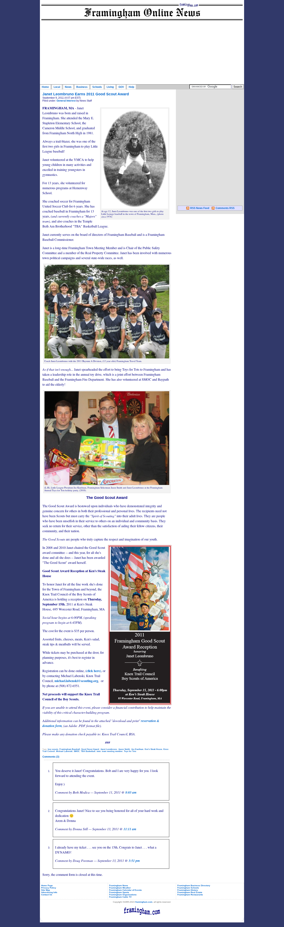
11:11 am (129, 829)
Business (82, 87)
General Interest (66, 100)
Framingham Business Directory (193, 885)
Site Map (45, 890)
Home (45, 87)
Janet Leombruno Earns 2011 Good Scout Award (85, 94)
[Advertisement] (142, 53)
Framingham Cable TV (120, 897)
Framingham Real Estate (189, 892)
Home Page (47, 885)
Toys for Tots (130, 751)
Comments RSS (225, 208)
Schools (97, 87)
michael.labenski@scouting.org (76, 680)
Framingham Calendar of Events (125, 890)
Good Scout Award (90, 749)
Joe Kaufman (137, 749)
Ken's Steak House (153, 749)
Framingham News (118, 885)
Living (110, 87)
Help (131, 87)
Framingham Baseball (69, 749)
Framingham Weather (120, 888)
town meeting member (112, 751)
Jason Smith (124, 749)
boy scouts (53, 749)
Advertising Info (49, 892)
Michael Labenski (64, 751)
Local (57, 87)
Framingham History (187, 890)
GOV (121, 87)
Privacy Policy (48, 888)
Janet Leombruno (108, 749)
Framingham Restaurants (190, 894)
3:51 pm (134, 860)
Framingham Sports (119, 892)
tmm (99, 751)
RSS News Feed (199, 208)
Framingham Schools (188, 888)
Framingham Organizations (123, 894)
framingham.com (143, 902)
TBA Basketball (88, 751)
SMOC (77, 751)
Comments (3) (50, 756)
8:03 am (130, 792)
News (68, 87)
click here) (93, 670)
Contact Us (46, 894)
